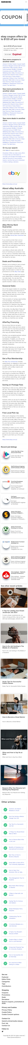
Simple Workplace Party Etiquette (16, 909)
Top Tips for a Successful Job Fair (16, 825)
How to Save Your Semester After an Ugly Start (15, 871)
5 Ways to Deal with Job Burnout (16, 894)
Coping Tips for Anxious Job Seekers (16, 902)
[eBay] (14, 173)
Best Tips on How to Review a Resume (15, 855)
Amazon (5, 64)
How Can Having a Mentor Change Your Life (16, 817)
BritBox (14, 69)
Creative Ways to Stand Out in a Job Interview (15, 940)
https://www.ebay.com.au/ (9, 184)
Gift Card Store (7, 76)
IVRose (12, 78)
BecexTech (6, 67)
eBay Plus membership (11, 361)
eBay (13, 73)
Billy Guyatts (14, 67)
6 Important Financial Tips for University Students (16, 948)
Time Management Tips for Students (16, 878)
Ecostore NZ (6, 74)
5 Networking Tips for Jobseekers (15, 917)
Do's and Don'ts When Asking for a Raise (15, 963)
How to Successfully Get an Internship (16, 955)
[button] (26, 2)
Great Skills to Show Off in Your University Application (16, 863)
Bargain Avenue (13, 66)
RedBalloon (6, 83)
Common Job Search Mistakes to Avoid (15, 809)
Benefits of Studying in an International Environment (16, 848)
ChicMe (19, 69)
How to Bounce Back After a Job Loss (16, 840)
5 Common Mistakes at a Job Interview (16, 925)
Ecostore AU (19, 73)
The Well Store (11, 85)
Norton (8, 81)
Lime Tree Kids (19, 78)
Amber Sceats (12, 64)
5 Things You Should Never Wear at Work (16, 832)
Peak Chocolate (16, 81)
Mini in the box (16, 80)
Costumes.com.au (8, 71)
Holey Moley (16, 76)
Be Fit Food (22, 66)
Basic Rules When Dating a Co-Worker (16, 886)
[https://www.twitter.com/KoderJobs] (14, 1031)
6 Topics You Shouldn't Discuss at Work (15, 932)
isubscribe (6, 78)
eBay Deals (17, 271)
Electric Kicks (15, 74)
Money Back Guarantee (17, 235)
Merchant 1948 (7, 80)
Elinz (21, 74)
